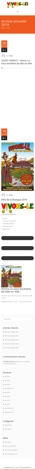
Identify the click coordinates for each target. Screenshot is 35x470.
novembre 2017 (9, 408)
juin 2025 (7, 380)
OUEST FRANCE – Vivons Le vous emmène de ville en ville (16, 62)
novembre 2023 (9, 388)
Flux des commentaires (11, 450)
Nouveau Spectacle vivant (12, 344)
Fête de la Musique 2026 (11, 332)
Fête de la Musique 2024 (11, 340)
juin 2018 (7, 404)
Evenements (8, 425)
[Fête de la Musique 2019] (17, 166)
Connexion (8, 442)
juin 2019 (7, 400)
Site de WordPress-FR (11, 454)
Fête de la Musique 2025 (11, 336)
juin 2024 (7, 384)
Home (3, 28)
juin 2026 (7, 376)
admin (11, 56)
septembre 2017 (9, 412)
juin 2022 (7, 396)
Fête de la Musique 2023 (11, 348)
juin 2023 (7, 392)
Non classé (8, 429)
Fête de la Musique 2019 (14, 199)
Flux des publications (10, 446)
